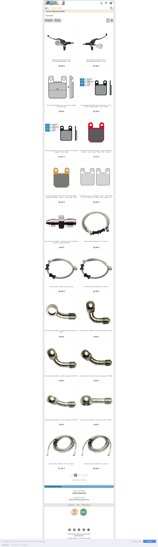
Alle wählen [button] (149, 541)
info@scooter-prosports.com (79, 499)
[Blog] (79, 529)
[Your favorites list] (106, 3)
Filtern (58, 20)
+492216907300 (79, 493)
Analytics (24, 545)
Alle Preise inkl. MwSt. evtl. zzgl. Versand (79, 534)
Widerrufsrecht (86, 505)
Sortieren (49, 20)
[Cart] (111, 3)
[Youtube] (83, 529)
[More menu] (101, 3)
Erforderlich (16, 545)
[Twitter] (74, 529)
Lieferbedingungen (79, 535)
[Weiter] (86, 475)
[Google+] (88, 529)
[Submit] (111, 8)
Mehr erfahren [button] (42, 541)
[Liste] (111, 20)
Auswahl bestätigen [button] (137, 541)
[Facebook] (69, 529)
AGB (78, 505)
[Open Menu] (47, 8)
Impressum (71, 505)
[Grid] (108, 20)
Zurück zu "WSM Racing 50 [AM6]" (55, 11)
